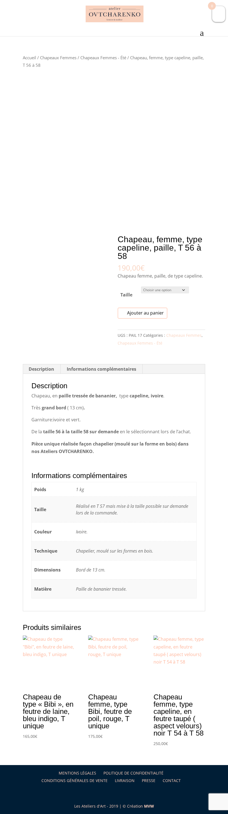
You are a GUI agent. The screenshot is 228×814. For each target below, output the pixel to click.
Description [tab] (41, 369)
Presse (148, 780)
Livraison (125, 780)
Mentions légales (77, 773)
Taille (126, 295)
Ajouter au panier (145, 313)
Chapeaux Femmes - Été (103, 57)
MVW (149, 806)
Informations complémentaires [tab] (101, 369)
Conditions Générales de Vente (74, 780)
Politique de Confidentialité (133, 773)
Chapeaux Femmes (58, 57)
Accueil (29, 57)
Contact (172, 780)
